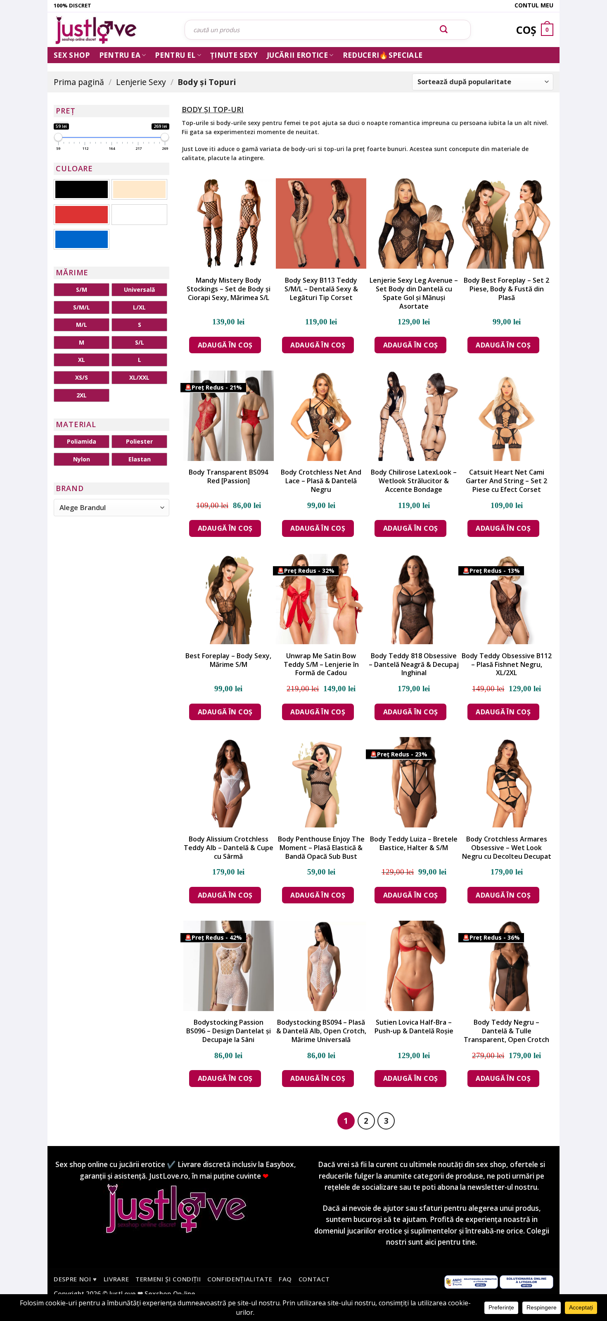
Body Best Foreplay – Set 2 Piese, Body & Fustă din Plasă (506, 289)
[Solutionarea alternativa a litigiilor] (471, 1281)
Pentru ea (119, 55)
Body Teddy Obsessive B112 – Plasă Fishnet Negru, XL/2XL (507, 664)
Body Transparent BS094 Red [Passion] (228, 476)
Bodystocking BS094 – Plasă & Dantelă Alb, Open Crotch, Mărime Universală (321, 1031)
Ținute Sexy (234, 55)
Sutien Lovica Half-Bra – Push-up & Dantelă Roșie (414, 1026)
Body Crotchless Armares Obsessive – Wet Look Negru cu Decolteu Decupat (506, 847)
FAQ (285, 1279)
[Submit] (443, 30)
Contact (314, 1279)
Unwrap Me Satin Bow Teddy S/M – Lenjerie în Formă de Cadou (321, 664)
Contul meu (534, 5)
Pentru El (175, 55)
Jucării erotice (297, 55)
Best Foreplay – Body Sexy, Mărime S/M (228, 660)
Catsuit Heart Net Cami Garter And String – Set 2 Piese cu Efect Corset (506, 481)
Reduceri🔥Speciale (383, 55)
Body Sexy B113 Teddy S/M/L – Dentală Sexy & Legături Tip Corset (321, 289)
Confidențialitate (239, 1279)
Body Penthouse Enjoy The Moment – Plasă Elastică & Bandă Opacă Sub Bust (321, 847)
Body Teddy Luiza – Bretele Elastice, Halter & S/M (414, 843)
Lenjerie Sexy (141, 81)
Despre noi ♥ (75, 1279)
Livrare (116, 1279)
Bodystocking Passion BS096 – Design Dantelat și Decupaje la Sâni (228, 1031)
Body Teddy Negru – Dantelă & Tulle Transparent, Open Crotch (506, 1031)
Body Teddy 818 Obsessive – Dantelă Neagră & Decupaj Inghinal (414, 664)
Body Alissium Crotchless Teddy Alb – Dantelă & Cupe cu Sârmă (228, 847)
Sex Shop (72, 55)
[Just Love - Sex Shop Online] (113, 30)
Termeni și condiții (168, 1279)
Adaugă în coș (225, 345)
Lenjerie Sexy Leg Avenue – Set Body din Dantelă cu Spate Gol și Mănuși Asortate (414, 293)
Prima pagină (79, 81)
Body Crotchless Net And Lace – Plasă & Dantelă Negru (321, 481)
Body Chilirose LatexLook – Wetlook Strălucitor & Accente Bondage (414, 481)
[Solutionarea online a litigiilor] (526, 1281)
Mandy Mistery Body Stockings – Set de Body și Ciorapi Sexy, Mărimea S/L (228, 289)
